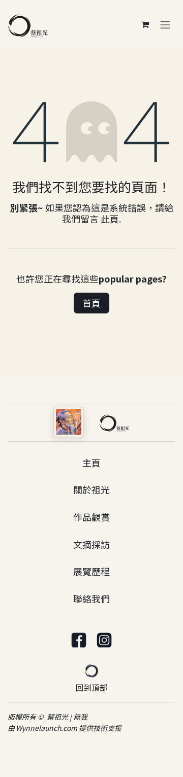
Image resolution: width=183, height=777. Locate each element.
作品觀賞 (91, 516)
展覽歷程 (91, 571)
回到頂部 (92, 687)
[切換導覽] (165, 25)
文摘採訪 (91, 544)
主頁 (91, 462)
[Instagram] (104, 640)
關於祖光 (91, 489)
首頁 (91, 302)
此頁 (110, 218)
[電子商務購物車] (145, 24)
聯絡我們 (91, 598)
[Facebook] (79, 640)
